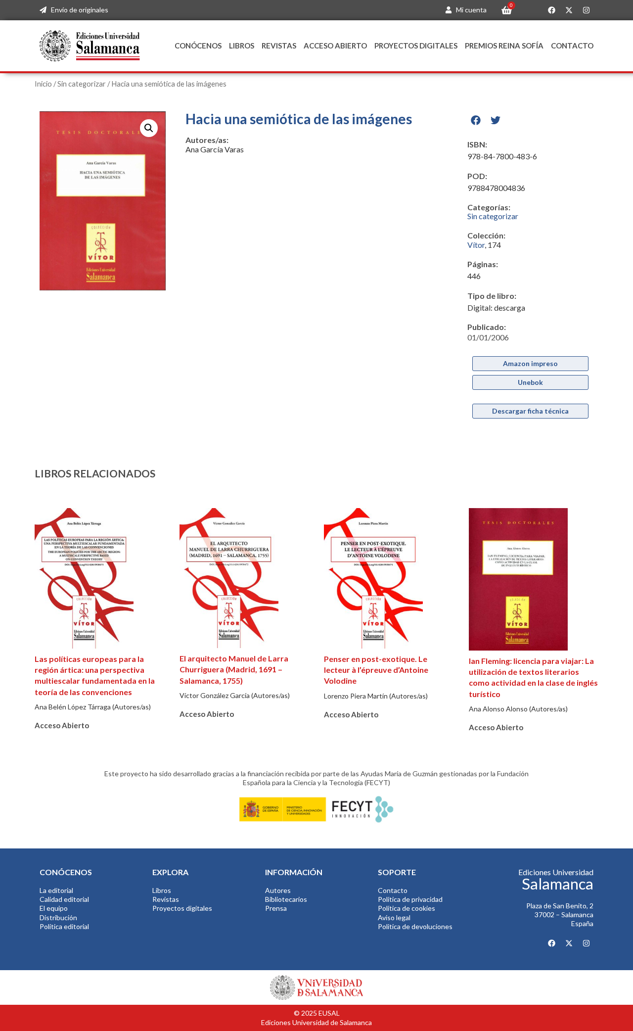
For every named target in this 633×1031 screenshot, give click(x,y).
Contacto (572, 45)
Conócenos (198, 45)
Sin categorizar (81, 83)
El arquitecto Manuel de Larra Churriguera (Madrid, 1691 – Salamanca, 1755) (234, 669)
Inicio (43, 83)
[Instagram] (586, 10)
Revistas (279, 45)
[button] (149, 128)
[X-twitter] (568, 10)
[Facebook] (551, 10)
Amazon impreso (530, 363)
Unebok (530, 382)
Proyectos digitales (415, 45)
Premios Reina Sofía (504, 45)
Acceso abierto (335, 45)
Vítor (476, 244)
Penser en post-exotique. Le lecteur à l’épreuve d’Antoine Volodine (376, 670)
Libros (241, 45)
